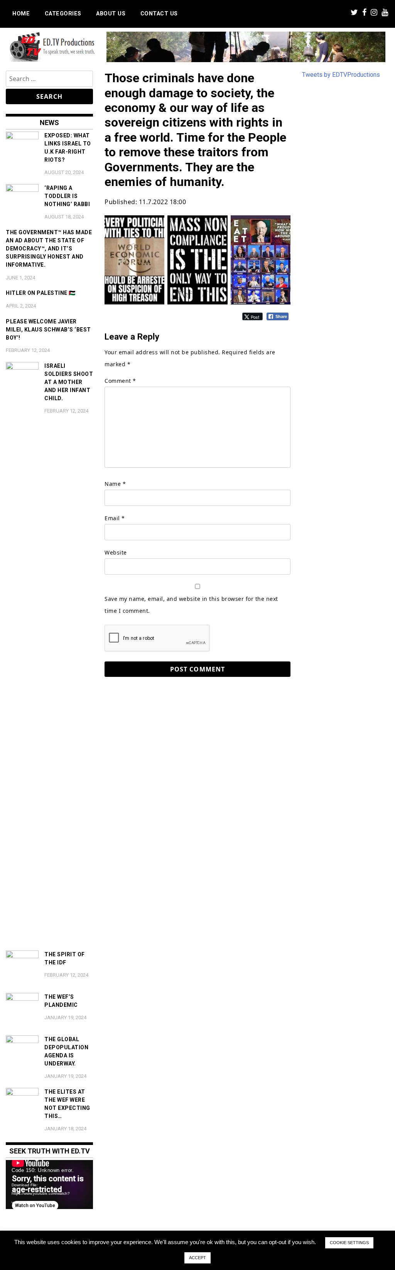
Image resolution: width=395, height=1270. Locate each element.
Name (115, 483)
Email (115, 518)
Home (21, 13)
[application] (49, 1184)
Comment (120, 380)
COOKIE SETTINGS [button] (349, 1242)
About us (110, 13)
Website (116, 552)
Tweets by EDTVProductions (341, 74)
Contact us (159, 13)
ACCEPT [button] (197, 1257)
